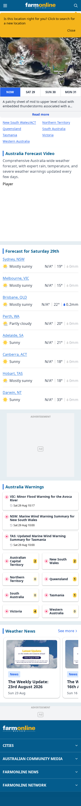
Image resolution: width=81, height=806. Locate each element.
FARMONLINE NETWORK (24, 785)
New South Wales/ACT (19, 122)
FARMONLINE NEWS (20, 771)
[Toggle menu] (5, 5)
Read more (40, 114)
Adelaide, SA (13, 335)
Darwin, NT (12, 392)
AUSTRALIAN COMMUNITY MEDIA (33, 758)
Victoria (48, 135)
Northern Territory (56, 122)
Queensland (12, 129)
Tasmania (10, 135)
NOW (10, 92)
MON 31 (70, 92)
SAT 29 (30, 92)
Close (71, 30)
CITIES (8, 745)
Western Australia (16, 141)
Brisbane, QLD (15, 297)
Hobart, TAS (13, 373)
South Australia (53, 129)
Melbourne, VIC (16, 278)
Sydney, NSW (14, 259)
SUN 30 (50, 92)
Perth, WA (11, 316)
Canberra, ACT (15, 354)
